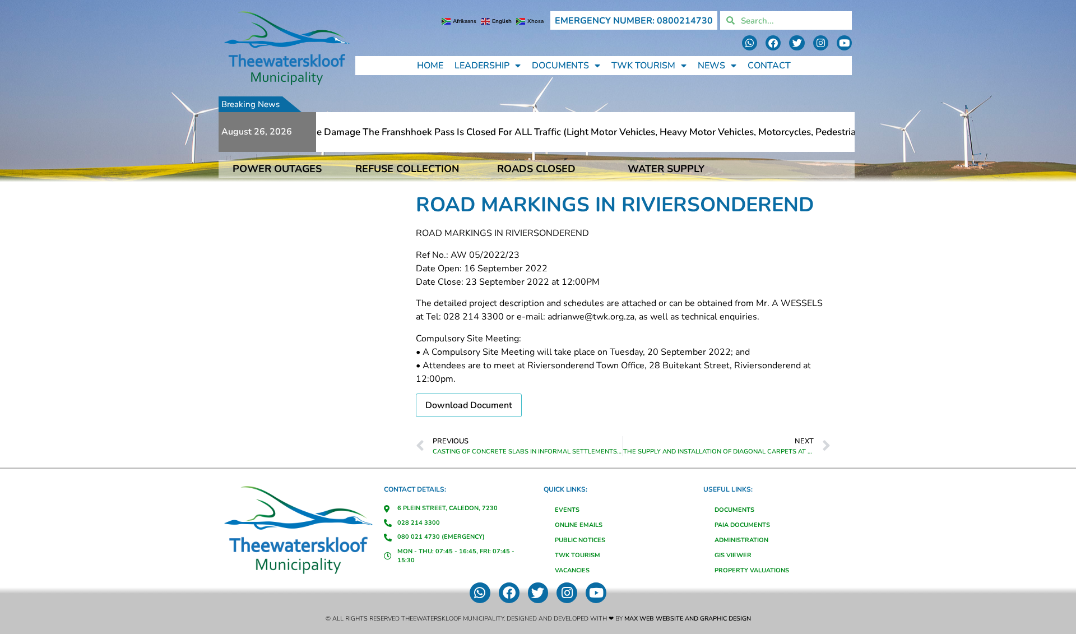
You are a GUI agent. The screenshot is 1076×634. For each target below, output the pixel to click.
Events (567, 510)
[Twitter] (796, 42)
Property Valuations (752, 570)
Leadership (481, 65)
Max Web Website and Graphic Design (687, 618)
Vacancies (572, 570)
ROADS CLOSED (536, 168)
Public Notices (580, 540)
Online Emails (578, 525)
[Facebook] (773, 42)
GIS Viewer (733, 555)
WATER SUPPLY (666, 168)
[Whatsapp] (749, 42)
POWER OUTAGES (277, 168)
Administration (741, 540)
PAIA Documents (742, 525)
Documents (560, 65)
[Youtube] (844, 42)
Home (430, 65)
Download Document (468, 405)
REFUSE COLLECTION (407, 168)
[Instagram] (820, 42)
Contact (769, 65)
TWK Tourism (643, 65)
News (711, 65)
